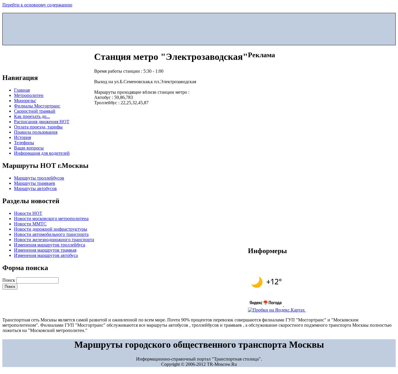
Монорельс (25, 100)
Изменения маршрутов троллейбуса (49, 244)
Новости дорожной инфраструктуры (50, 229)
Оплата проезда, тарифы (38, 126)
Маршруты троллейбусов (39, 177)
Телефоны (24, 142)
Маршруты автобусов (35, 188)
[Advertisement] (199, 28)
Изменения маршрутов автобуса (46, 255)
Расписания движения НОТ (41, 121)
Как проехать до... (32, 116)
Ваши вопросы (29, 147)
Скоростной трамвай (34, 111)
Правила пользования (35, 132)
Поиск (9, 280)
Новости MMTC (30, 223)
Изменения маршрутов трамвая (45, 250)
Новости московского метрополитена (51, 218)
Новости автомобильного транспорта (51, 234)
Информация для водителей (42, 153)
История (22, 137)
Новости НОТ (28, 213)
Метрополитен (28, 95)
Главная (22, 90)
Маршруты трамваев (34, 183)
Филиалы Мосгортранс (37, 105)
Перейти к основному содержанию (37, 4)
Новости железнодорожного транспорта (54, 239)
